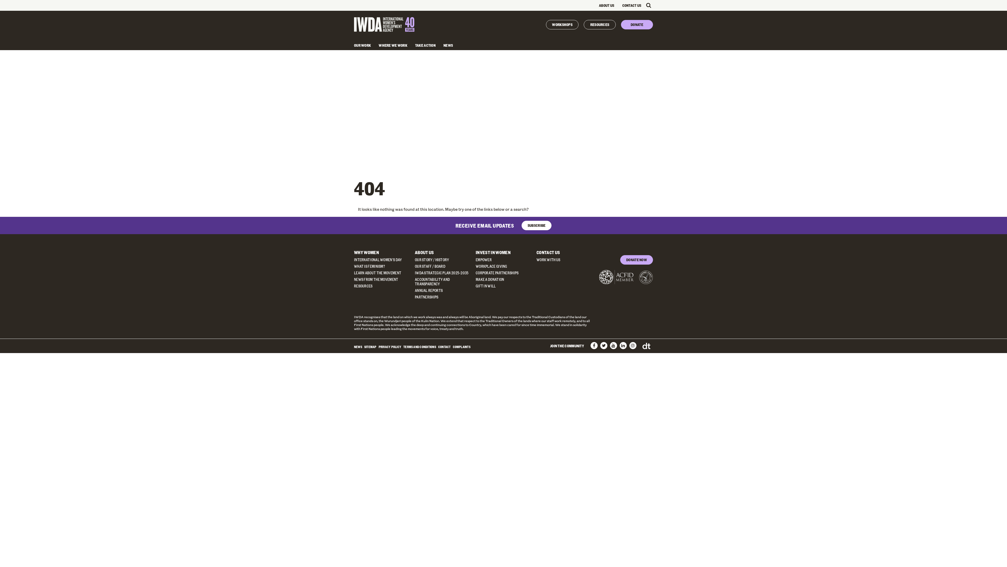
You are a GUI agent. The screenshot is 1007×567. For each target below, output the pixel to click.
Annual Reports (429, 290)
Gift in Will (486, 286)
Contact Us (631, 5)
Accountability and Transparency (432, 281)
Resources (599, 24)
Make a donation (490, 279)
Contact (444, 347)
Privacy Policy (390, 347)
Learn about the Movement (377, 273)
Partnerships (426, 297)
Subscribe (537, 225)
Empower (484, 260)
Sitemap (370, 347)
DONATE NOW (636, 259)
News (448, 45)
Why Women (366, 252)
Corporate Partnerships (497, 273)
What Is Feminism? (369, 266)
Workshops (562, 24)
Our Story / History (432, 260)
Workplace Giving (491, 266)
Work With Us (548, 260)
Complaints (461, 347)
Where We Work (393, 45)
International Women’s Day (378, 260)
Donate (637, 24)
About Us (606, 5)
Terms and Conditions (419, 347)
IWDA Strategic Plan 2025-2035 (442, 273)
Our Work (362, 45)
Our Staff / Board (430, 266)
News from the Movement (376, 279)
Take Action (425, 45)
